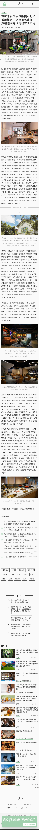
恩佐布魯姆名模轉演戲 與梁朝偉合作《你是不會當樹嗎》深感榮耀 (27, 652)
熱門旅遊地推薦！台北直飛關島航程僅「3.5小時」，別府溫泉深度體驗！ (21, 535)
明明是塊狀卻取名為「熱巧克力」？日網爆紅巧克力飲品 (26, 778)
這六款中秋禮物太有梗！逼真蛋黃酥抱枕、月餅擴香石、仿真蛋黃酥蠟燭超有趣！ (27, 710)
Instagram (27, 808)
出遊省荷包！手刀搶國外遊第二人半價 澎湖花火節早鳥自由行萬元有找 (20, 541)
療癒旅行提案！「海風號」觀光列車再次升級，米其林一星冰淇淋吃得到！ (20, 528)
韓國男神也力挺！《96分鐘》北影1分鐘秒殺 (26, 755)
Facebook (14, 808)
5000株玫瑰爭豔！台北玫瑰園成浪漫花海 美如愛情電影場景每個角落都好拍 (20, 522)
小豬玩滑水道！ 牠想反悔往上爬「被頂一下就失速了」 (21, 634)
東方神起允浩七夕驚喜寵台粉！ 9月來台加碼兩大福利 (20, 601)
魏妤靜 (17, 27)
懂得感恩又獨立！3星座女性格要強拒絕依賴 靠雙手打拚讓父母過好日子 (21, 626)
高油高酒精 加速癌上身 (24, 731)
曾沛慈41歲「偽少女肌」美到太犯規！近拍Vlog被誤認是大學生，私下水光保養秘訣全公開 (21, 610)
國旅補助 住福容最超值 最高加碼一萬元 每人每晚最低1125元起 (27, 767)
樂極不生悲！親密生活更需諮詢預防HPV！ (27, 674)
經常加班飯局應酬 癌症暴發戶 (26, 742)
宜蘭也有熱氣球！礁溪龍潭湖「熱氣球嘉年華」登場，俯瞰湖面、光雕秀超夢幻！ (27, 664)
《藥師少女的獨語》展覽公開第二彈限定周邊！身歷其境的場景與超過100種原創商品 (20, 547)
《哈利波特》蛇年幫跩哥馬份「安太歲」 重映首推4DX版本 (27, 720)
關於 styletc (12, 804)
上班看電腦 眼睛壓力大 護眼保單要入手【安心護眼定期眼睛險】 (26, 687)
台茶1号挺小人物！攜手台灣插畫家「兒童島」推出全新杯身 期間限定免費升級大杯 (27, 698)
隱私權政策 (27, 804)
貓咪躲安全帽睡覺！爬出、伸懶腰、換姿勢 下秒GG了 (21, 619)
